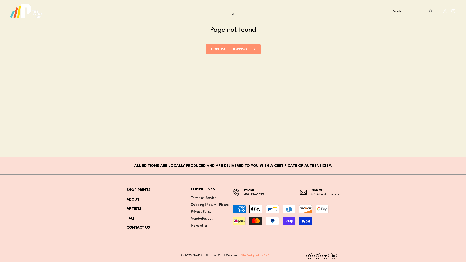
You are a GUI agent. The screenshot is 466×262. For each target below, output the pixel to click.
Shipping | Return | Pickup (210, 205)
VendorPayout (202, 218)
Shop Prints (139, 190)
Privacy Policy (201, 211)
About (133, 199)
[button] (453, 11)
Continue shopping (229, 49)
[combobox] (412, 11)
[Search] (430, 11)
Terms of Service (203, 198)
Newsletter (199, 225)
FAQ (130, 218)
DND (266, 255)
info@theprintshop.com (325, 194)
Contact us (138, 227)
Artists (134, 209)
